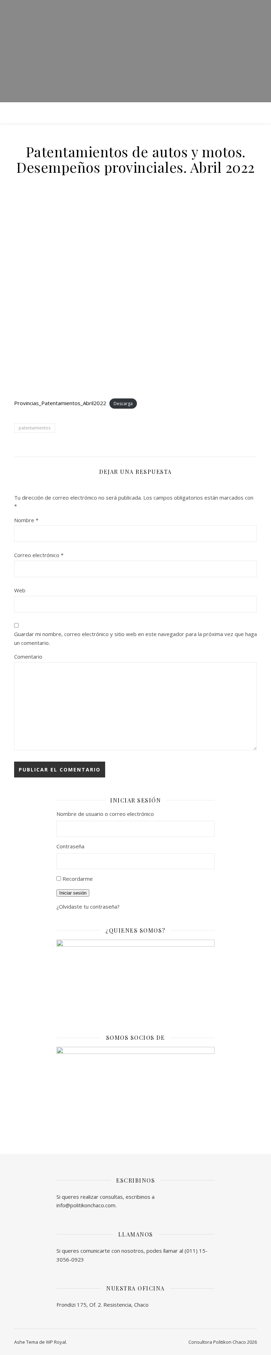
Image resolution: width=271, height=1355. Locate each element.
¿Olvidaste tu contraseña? (88, 906)
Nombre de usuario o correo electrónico (105, 813)
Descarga (123, 404)
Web (19, 590)
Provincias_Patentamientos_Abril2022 (60, 403)
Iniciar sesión (72, 893)
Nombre (26, 520)
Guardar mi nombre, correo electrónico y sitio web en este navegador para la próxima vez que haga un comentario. (135, 638)
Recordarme (77, 878)
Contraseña (70, 846)
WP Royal (56, 1342)
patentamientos (34, 428)
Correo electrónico (39, 555)
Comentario (28, 656)
